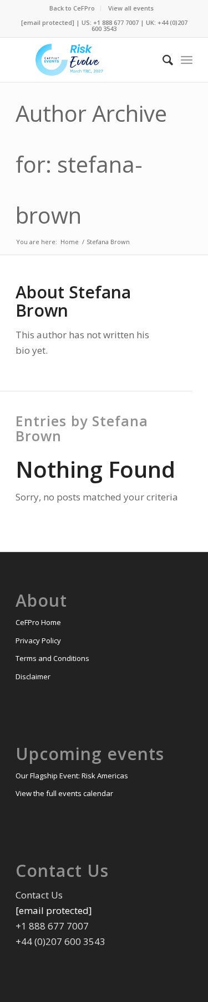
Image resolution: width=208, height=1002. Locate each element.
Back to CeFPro (72, 8)
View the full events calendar (64, 793)
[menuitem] (72, 8)
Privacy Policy (38, 640)
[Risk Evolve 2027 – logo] (86, 60)
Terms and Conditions (52, 658)
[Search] (162, 60)
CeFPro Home (38, 622)
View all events (131, 8)
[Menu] (186, 60)
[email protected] (47, 22)
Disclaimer (33, 676)
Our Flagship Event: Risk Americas (72, 776)
